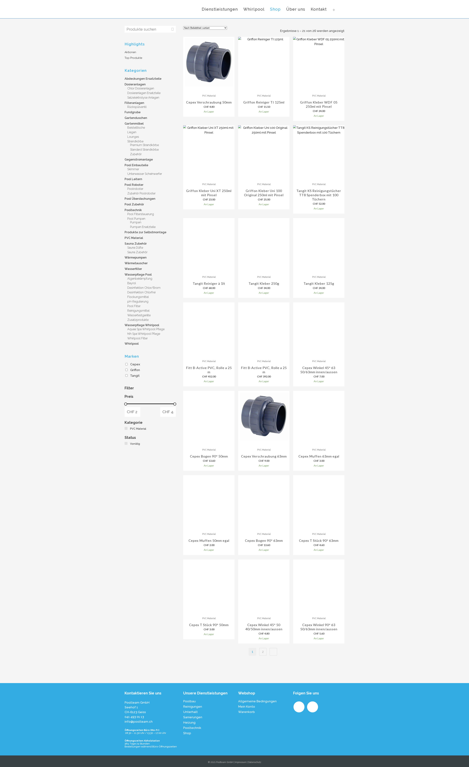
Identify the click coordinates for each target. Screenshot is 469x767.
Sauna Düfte (135, 247)
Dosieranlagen (135, 84)
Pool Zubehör (134, 204)
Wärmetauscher (136, 263)
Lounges (133, 137)
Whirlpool (132, 343)
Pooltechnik (133, 210)
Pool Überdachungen (140, 198)
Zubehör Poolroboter (141, 193)
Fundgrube (133, 112)
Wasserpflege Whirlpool (142, 325)
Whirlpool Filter (137, 338)
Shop (187, 733)
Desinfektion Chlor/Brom (143, 288)
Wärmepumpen (136, 257)
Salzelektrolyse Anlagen (143, 97)
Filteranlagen (134, 103)
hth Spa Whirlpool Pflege (143, 333)
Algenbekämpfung (139, 278)
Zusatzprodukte (138, 320)
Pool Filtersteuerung (140, 214)
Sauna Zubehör (136, 243)
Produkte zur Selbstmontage (145, 232)
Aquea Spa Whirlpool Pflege (146, 329)
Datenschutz (254, 762)
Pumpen (135, 222)
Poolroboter (135, 189)
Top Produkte (133, 58)
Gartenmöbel (134, 123)
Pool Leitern (133, 179)
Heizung (189, 722)
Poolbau (189, 701)
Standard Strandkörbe (144, 149)
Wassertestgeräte (139, 315)
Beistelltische (136, 127)
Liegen (131, 132)
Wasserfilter (133, 269)
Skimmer (133, 169)
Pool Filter (134, 306)
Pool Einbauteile (136, 165)
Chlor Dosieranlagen (140, 88)
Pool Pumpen (136, 218)
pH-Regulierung (137, 301)
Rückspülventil (137, 107)
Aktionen (130, 52)
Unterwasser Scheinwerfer (144, 174)
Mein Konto (246, 706)
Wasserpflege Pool (138, 274)
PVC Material (134, 238)
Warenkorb (246, 712)
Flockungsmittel (138, 297)
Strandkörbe (135, 141)
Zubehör (136, 154)
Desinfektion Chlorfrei (141, 292)
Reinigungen (192, 706)
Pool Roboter (134, 185)
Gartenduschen (136, 118)
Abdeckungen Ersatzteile (143, 78)
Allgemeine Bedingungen (257, 701)
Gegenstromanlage (139, 159)
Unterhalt (190, 712)
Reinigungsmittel (138, 310)
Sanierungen (192, 717)
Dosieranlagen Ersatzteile (143, 93)
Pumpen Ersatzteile (143, 227)
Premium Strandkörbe (144, 145)
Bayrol (131, 283)
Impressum (240, 762)
